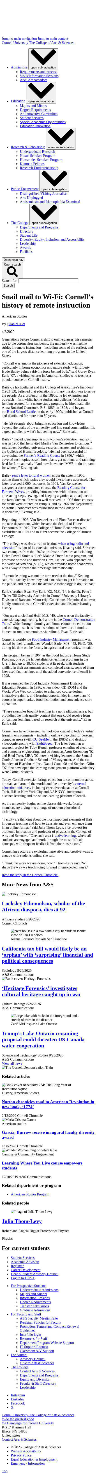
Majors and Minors (33, 106)
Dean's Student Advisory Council (34, 1274)
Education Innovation (35, 126)
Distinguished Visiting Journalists (43, 193)
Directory (26, 231)
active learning (65, 835)
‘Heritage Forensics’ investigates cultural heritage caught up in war (41, 991)
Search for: (10, 280)
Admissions (19, 67)
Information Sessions (35, 1298)
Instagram (18, 1395)
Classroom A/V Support (37, 1351)
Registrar (17, 1266)
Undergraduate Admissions (39, 1290)
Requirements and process (38, 72)
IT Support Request (34, 1347)
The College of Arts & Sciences (51, 43)
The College (19, 223)
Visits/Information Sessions (39, 76)
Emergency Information (28, 1463)
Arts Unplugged (31, 198)
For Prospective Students (28, 1286)
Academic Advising (25, 1262)
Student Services (32, 118)
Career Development (25, 1270)
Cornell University (15, 43)
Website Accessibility (26, 1451)
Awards (25, 247)
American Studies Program (30, 1194)
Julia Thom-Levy (22, 1221)
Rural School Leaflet (22, 412)
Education (18, 101)
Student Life (28, 235)
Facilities (26, 252)
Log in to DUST (23, 1278)
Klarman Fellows (32, 164)
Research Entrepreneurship (39, 168)
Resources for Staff (33, 1339)
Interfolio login (30, 1334)
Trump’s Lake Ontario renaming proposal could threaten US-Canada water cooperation (43, 1039)
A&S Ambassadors (33, 80)
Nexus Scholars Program (37, 156)
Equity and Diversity (34, 1379)
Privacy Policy (21, 1455)
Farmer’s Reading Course (42, 455)
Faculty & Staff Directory (38, 1383)
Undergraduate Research (37, 151)
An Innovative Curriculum (39, 114)
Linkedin (17, 1399)
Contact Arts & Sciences (37, 1371)
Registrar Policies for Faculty (40, 1322)
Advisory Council (32, 1359)
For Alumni (19, 1355)
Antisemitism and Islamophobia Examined (50, 202)
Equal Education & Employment (34, 1459)
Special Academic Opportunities (43, 122)
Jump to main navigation (20, 38)
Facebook (18, 1403)
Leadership (28, 243)
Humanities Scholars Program (41, 160)
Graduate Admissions (35, 1310)
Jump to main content (53, 38)
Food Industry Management (51, 639)
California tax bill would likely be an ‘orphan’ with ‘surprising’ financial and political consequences (47, 955)
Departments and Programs (39, 227)
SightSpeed (44, 743)
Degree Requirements (35, 110)
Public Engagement (25, 189)
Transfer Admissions (34, 1306)
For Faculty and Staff (26, 1314)
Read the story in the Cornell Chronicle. (30, 875)
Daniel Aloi (17, 324)
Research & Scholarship (28, 147)
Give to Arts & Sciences (37, 1363)
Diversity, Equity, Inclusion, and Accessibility (52, 239)
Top (4, 1471)
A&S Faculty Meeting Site (39, 1318)
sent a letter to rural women (31, 475)
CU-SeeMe (40, 739)
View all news (12, 1063)
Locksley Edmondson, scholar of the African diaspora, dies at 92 (43, 907)
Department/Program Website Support (47, 1343)
